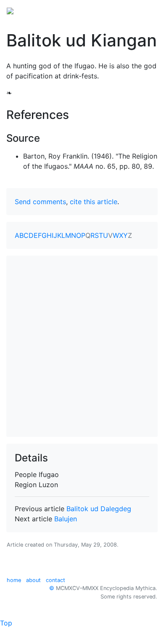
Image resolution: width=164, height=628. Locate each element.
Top (6, 623)
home (14, 580)
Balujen (65, 519)
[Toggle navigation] (145, 10)
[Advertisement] (82, 346)
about (33, 580)
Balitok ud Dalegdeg (98, 508)
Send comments (40, 201)
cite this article (93, 201)
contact (55, 580)
